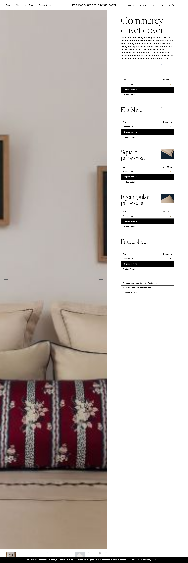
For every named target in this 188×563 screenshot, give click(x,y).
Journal (131, 5)
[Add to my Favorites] (106, 553)
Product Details (129, 95)
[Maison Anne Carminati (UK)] (94, 5)
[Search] (152, 5)
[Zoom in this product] (100, 553)
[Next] (101, 279)
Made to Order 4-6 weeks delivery (137, 288)
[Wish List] (161, 5)
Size (124, 80)
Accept (158, 560)
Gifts (17, 5)
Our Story (29, 5)
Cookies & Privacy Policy (141, 560)
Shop (8, 5)
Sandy (170, 84)
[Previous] (6, 279)
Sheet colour (128, 84)
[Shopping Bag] (181, 4)
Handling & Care (130, 292)
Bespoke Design (45, 5)
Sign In (143, 5)
